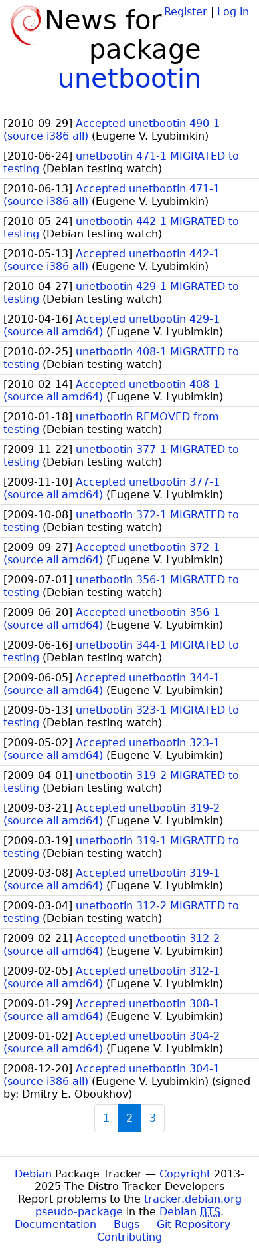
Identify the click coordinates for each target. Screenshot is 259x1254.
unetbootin (129, 78)
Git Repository (193, 1224)
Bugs (126, 1224)
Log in (233, 11)
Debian (33, 1174)
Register (185, 11)
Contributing (129, 1237)
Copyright (185, 1174)
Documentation (55, 1224)
